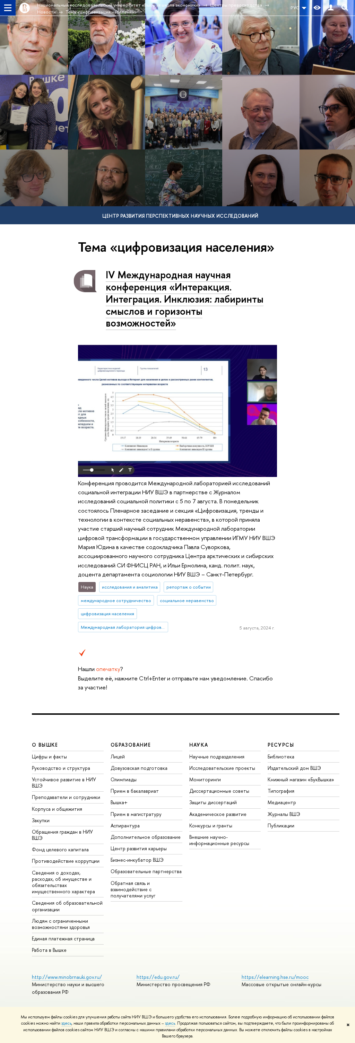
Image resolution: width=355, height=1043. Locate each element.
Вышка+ (119, 802)
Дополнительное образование (146, 837)
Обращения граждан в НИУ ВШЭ (62, 834)
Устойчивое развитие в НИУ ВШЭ (64, 782)
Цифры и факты (49, 756)
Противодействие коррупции (65, 861)
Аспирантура (125, 825)
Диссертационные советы (219, 791)
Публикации (281, 825)
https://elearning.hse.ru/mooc (275, 977)
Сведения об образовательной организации (67, 905)
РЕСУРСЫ (281, 744)
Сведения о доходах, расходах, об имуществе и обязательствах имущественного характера (63, 882)
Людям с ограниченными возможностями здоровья (61, 924)
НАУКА (198, 744)
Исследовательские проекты (222, 768)
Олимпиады (124, 779)
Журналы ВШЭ (284, 814)
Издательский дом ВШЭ (294, 768)
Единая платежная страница (63, 938)
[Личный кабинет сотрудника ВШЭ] (331, 8)
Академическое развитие (217, 814)
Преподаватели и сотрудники (66, 797)
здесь (66, 1023)
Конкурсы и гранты (210, 825)
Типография (281, 791)
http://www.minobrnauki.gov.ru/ (67, 977)
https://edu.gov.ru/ (158, 977)
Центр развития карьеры (139, 848)
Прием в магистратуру (136, 814)
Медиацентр (282, 802)
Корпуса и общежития (57, 809)
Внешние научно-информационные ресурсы (219, 840)
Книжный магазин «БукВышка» (301, 779)
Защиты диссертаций (213, 802)
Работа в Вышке (49, 950)
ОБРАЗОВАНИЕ (131, 744)
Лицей (118, 756)
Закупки (41, 820)
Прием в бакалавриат (135, 791)
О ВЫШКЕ (45, 744)
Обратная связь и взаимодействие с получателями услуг (133, 889)
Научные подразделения (216, 756)
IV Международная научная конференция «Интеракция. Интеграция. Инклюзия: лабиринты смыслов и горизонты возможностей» (184, 299)
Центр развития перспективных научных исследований (180, 215)
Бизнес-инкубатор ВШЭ (137, 860)
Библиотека (281, 756)
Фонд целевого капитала (60, 849)
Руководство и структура (61, 768)
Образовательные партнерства (146, 871)
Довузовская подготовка (139, 768)
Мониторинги (205, 779)
